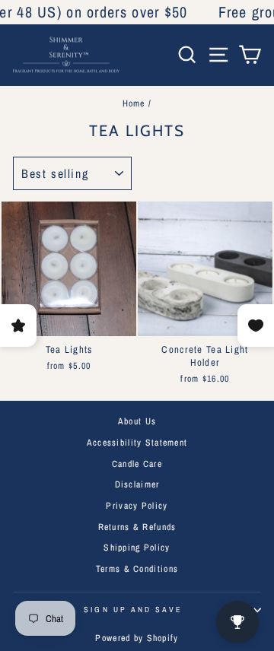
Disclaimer (137, 484)
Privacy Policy (136, 506)
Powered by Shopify (136, 638)
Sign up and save (133, 609)
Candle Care (137, 464)
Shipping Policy (137, 547)
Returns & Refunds (137, 527)
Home (134, 103)
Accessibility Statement (137, 443)
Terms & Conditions (137, 569)
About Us (137, 421)
